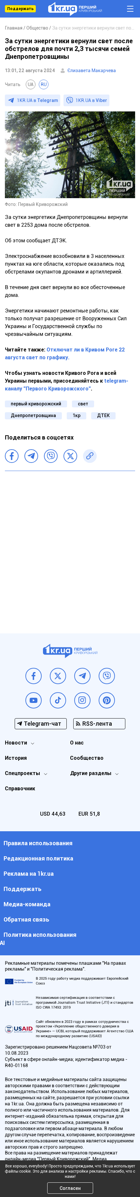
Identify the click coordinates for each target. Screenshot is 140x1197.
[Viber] (51, 456)
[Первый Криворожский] (75, 9)
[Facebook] (12, 456)
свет (83, 403)
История (16, 758)
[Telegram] (31, 456)
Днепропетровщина (33, 415)
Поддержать (20, 8)
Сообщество (87, 758)
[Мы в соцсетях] (33, 676)
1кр (76, 415)
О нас (77, 743)
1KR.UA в (37, 100)
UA (31, 84)
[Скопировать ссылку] (90, 456)
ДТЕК (103, 415)
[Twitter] (70, 456)
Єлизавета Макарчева (91, 70)
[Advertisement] (70, 547)
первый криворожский (36, 403)
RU (44, 84)
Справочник (20, 788)
